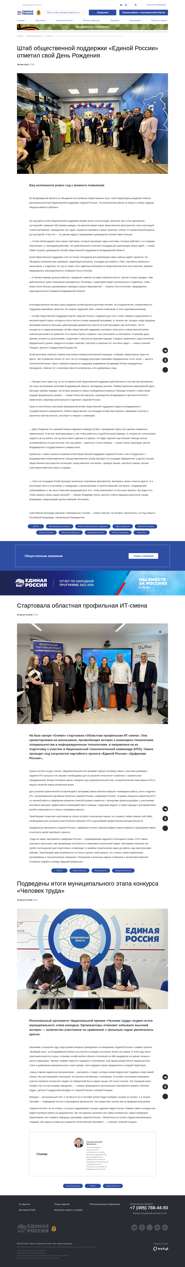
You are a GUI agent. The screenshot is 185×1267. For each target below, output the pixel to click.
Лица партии (40, 20)
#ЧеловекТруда (73, 1186)
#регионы (141, 532)
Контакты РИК (27, 1210)
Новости (49, 36)
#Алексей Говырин (146, 526)
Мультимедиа (135, 20)
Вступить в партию (159, 20)
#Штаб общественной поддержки (92, 526)
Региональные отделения (104, 1204)
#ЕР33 (36, 526)
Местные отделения (91, 20)
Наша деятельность (64, 20)
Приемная (114, 20)
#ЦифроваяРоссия (123, 870)
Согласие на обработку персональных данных (38, 1258)
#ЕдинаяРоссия (113, 1186)
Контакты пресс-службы (68, 1210)
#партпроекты (101, 870)
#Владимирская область (59, 526)
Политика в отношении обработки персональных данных (43, 1255)
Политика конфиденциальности (31, 1253)
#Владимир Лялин (96, 532)
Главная (20, 36)
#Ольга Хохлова (46, 532)
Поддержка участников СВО (92, 27)
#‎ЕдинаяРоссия (79, 870)
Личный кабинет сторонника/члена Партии (143, 12)
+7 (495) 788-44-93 (149, 1207)
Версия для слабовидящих (156, 5)
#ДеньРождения (123, 526)
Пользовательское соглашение (31, 1250)
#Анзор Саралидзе (120, 532)
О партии (21, 20)
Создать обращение (143, 556)
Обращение (102, 12)
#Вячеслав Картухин (71, 532)
